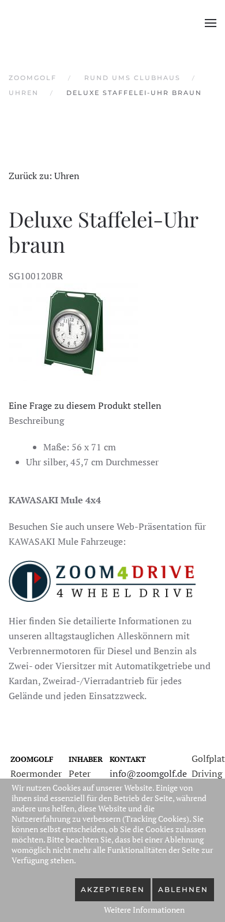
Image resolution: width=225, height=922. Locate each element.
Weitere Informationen (144, 909)
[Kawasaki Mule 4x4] (102, 580)
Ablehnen (183, 889)
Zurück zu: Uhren (44, 175)
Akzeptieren (113, 889)
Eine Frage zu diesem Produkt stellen (85, 405)
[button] (210, 23)
